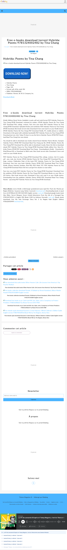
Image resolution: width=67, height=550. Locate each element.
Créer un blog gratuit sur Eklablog (31, 502)
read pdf (41, 193)
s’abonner (23, 526)
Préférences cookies (53, 504)
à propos (43, 526)
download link (18, 201)
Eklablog (45, 497)
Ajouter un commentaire (16, 332)
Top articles (42, 502)
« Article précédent (9, 257)
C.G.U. (61, 502)
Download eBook (8, 97)
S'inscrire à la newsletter (10, 273)
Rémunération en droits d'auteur (16, 504)
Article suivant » (58, 257)
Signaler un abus (55, 502)
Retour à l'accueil (33, 260)
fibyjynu (31, 410)
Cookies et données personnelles (40, 504)
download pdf (40, 191)
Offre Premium (28, 504)
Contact (48, 502)
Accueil (7, 47)
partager (33, 526)
